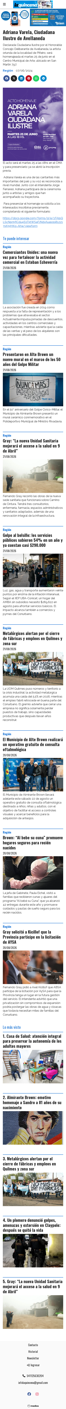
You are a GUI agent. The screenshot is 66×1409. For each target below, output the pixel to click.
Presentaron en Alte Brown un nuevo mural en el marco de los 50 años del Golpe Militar (32, 359)
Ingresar (35, 1365)
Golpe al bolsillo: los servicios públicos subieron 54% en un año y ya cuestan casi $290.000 (33, 540)
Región (8, 70)
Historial (33, 1351)
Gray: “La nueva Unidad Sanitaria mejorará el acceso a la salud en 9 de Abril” (31, 446)
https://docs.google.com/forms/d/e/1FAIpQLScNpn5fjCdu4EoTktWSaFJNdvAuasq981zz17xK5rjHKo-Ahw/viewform (33, 222)
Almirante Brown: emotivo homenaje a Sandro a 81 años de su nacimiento (32, 1102)
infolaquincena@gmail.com (33, 1383)
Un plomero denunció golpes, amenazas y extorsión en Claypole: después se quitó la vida (32, 1225)
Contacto (33, 1345)
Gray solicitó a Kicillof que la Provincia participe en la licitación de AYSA (32, 937)
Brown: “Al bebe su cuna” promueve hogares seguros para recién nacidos (33, 843)
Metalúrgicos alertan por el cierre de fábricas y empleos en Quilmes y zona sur (32, 638)
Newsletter (33, 1358)
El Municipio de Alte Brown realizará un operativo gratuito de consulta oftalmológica (33, 744)
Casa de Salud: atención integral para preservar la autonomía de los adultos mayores (32, 1041)
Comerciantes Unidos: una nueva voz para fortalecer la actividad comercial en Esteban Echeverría (30, 257)
